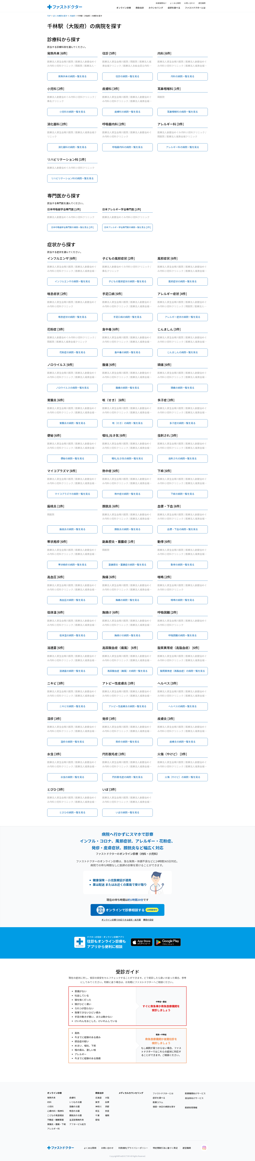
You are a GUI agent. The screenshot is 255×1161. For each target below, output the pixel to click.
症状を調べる (174, 7)
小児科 (50, 1106)
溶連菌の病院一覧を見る (72, 671)
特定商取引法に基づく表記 (165, 1147)
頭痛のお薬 (74, 1106)
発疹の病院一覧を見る (127, 741)
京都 (107, 1106)
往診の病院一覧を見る (127, 76)
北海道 (98, 1097)
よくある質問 (175, 3)
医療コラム (158, 1102)
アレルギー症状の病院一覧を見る (182, 317)
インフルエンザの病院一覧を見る (72, 281)
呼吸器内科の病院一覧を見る (127, 147)
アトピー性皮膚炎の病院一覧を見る (127, 706)
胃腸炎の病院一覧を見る (72, 423)
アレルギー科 (53, 1128)
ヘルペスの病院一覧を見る (182, 706)
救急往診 (140, 7)
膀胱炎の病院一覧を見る (127, 529)
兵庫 (107, 1102)
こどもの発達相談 (55, 1115)
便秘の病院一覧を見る (72, 458)
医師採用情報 (191, 1107)
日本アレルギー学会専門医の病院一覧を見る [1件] (127, 227)
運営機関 (201, 3)
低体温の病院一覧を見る (72, 635)
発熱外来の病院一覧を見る (72, 76)
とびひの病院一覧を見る (72, 812)
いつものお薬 (75, 1102)
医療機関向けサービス (195, 1093)
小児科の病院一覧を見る (72, 111)
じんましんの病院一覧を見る (182, 352)
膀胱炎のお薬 (75, 1115)
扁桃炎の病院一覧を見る (72, 529)
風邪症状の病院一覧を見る (182, 281)
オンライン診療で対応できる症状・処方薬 (121, 919)
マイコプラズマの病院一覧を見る (72, 494)
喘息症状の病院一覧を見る (72, 317)
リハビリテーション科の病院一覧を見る (72, 178)
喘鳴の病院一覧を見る (182, 600)
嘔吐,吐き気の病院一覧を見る (127, 458)
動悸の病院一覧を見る (182, 564)
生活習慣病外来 (76, 1119)
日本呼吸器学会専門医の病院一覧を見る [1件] (72, 227)
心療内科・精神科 (55, 1110)
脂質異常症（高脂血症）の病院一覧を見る (182, 671)
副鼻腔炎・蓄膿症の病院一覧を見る (127, 564)
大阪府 (72, 15)
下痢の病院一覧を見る (182, 494)
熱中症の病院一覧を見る (127, 494)
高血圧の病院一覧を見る (72, 600)
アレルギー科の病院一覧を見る (182, 147)
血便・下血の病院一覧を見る (182, 529)
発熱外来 (51, 1097)
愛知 (97, 1119)
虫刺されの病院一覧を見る (182, 458)
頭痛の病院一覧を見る (182, 387)
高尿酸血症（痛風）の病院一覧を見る (127, 671)
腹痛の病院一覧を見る (127, 387)
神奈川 (98, 1106)
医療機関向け (161, 3)
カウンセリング (156, 7)
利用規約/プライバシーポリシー (133, 1147)
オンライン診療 (123, 7)
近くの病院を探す (60, 15)
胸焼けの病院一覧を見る (127, 635)
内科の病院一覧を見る (182, 76)
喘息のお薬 (74, 1110)
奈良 (107, 1110)
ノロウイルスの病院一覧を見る (72, 387)
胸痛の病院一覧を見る (127, 600)
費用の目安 (148, 919)
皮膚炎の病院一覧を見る (183, 741)
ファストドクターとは (195, 7)
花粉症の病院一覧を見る (72, 352)
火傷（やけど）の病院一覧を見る (182, 777)
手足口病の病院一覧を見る (127, 317)
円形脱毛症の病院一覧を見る (127, 777)
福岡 (107, 1115)
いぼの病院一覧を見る (127, 812)
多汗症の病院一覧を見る (183, 423)
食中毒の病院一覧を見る (127, 352)
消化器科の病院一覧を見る (72, 147)
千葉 (97, 1115)
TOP (49, 15)
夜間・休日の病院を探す (164, 1106)
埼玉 (97, 1110)
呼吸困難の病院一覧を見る (182, 635)
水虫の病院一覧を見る (72, 777)
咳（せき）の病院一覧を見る (127, 423)
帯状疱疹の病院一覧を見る (72, 564)
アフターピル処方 (77, 1124)
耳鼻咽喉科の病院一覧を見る (182, 111)
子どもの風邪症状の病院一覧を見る (127, 281)
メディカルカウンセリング (131, 1092)
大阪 (107, 1097)
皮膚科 (72, 1097)
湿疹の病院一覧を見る (72, 741)
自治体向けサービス (194, 1098)
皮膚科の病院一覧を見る (127, 111)
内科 (49, 1102)
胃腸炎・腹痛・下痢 (56, 1124)
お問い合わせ (189, 3)
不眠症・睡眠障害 (55, 1119)
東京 (97, 1102)
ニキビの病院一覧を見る (72, 706)
